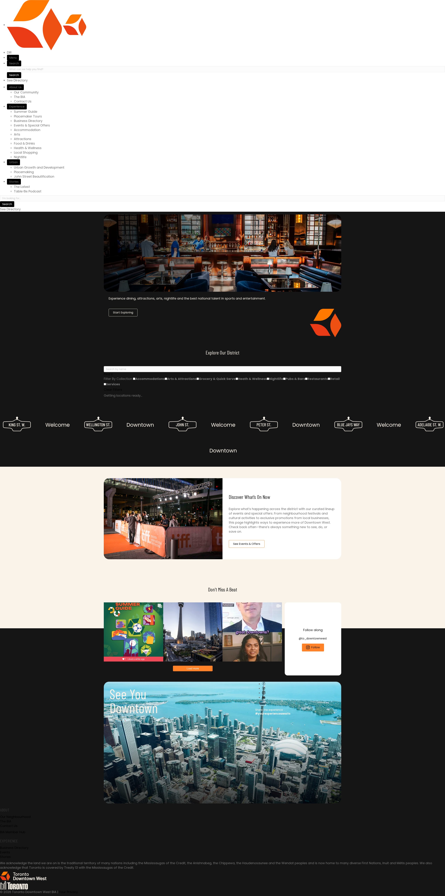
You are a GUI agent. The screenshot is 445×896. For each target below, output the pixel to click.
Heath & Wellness (252, 379)
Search (14, 63)
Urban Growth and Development (39, 167)
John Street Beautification (34, 176)
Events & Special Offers (32, 125)
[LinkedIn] (263, 697)
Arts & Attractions (182, 379)
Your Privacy (68, 892)
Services (113, 384)
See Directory (17, 80)
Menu (13, 58)
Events (5, 852)
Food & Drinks (24, 143)
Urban (13, 162)
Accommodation (27, 130)
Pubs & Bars (295, 379)
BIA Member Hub (12, 832)
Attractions (22, 139)
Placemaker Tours (28, 116)
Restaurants (317, 379)
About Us (15, 87)
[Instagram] (263, 693)
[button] (222, 374)
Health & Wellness (28, 148)
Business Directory (28, 121)
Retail (335, 379)
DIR (9, 52)
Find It (108, 374)
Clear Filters (113, 389)
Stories (14, 182)
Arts (17, 134)
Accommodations (150, 379)
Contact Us (22, 101)
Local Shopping (26, 152)
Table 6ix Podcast (27, 191)
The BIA (19, 97)
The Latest (22, 187)
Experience (17, 107)
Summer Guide (25, 111)
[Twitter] (263, 688)
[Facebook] (263, 684)
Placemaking (24, 172)
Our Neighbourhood (15, 817)
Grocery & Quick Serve (217, 379)
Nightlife (20, 157)
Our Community (26, 92)
